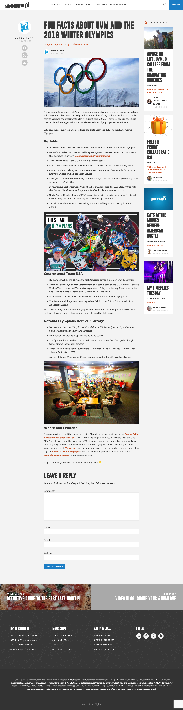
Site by (91, 704)
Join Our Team (60, 640)
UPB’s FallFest (103, 636)
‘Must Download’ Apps (23, 636)
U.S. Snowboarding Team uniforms (92, 155)
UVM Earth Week (104, 645)
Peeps (55, 645)
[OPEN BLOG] (72, 5)
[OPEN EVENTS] (61, 5)
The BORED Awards (21, 645)
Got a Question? (62, 649)
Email (47, 540)
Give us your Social (22, 649)
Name (47, 527)
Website (48, 553)
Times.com (70, 448)
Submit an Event (62, 636)
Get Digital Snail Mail (23, 640)
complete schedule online (56, 454)
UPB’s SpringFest (104, 640)
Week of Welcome (105, 649)
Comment (49, 491)
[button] (25, 48)
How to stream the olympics (66, 451)
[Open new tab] (138, 636)
